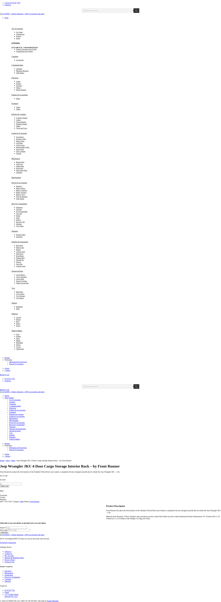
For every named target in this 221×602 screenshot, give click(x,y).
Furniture (15, 104)
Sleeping (15, 231)
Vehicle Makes (17, 331)
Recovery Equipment (19, 204)
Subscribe (4, 532)
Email (3, 528)
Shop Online (9, 398)
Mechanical (16, 159)
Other (13, 461)
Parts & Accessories (16, 364)
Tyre (13, 288)
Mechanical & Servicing (18, 362)
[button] (110, 495)
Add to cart (4, 486)
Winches (15, 314)
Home (7, 396)
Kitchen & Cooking (19, 114)
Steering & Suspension (20, 242)
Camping (15, 56)
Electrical (15, 78)
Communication (17, 65)
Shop (6, 18)
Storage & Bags (17, 271)
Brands (7, 358)
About (7, 368)
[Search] (136, 10)
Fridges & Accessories (20, 95)
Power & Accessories (19, 183)
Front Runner (34, 502)
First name (4, 530)
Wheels (14, 303)
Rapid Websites (52, 601)
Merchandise (16, 178)
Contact (7, 370)
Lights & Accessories (19, 133)
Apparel (16, 43)
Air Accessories (17, 29)
